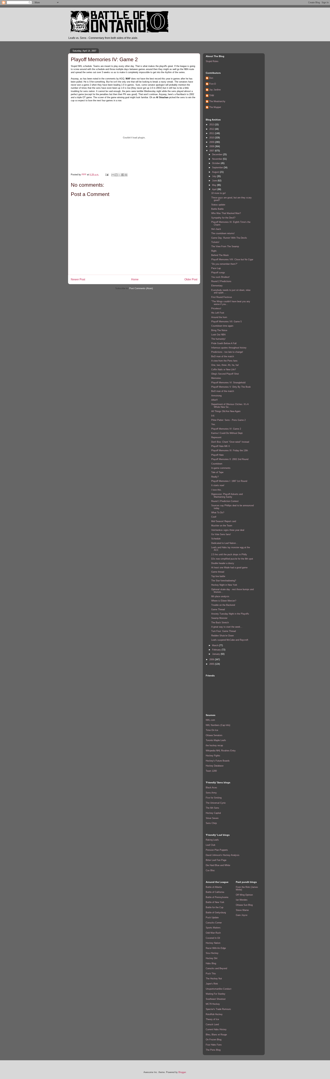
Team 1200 (211, 771)
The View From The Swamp (225, 246)
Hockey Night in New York (224, 585)
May (214, 185)
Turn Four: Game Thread (223, 631)
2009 (212, 142)
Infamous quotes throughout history (228, 347)
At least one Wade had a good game (229, 567)
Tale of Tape (217, 472)
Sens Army (211, 792)
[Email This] (113, 175)
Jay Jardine (215, 89)
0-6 (212, 415)
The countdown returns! (223, 233)
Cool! (213, 517)
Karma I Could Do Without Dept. (227, 433)
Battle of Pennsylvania (217, 897)
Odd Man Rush (213, 933)
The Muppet (215, 107)
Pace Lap (216, 268)
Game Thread (218, 609)
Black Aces (211, 787)
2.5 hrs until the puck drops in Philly (229, 554)
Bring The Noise (219, 330)
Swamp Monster (219, 618)
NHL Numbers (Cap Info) (218, 725)
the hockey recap (214, 745)
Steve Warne (242, 910)
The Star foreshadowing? (223, 580)
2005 (212, 664)
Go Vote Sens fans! (221, 534)
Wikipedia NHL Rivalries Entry (221, 750)
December (217, 154)
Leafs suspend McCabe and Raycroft (229, 640)
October (216, 163)
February (217, 649)
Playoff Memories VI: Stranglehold (228, 382)
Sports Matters (213, 927)
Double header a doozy (222, 563)
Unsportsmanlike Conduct (218, 989)
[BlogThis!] (116, 175)
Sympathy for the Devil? (223, 217)
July (214, 176)
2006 (212, 659)
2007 (212, 150)
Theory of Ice (212, 1019)
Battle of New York (215, 902)
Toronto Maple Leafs (216, 740)
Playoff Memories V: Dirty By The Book (231, 387)
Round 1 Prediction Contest (225, 501)
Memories (216, 378)
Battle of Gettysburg (216, 912)
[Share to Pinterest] (126, 175)
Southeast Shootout (216, 999)
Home (135, 279)
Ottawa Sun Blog (244, 905)
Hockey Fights (213, 755)
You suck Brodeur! (220, 277)
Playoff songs (218, 272)
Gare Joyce (241, 915)
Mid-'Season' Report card (223, 521)
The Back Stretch (220, 622)
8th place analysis (220, 596)
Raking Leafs (212, 840)
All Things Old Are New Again (225, 411)
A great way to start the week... (226, 627)
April (214, 189)
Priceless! (216, 308)
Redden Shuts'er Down (222, 635)
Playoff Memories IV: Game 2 (226, 429)
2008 (212, 146)
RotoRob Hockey (214, 1014)
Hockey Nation (213, 943)
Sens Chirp (211, 823)
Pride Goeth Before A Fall (223, 343)
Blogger (182, 1072)
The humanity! (218, 339)
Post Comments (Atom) (141, 288)
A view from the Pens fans (224, 360)
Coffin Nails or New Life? (223, 369)
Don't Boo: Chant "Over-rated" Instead (230, 442)
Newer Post (78, 279)
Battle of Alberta (214, 887)
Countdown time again (222, 326)
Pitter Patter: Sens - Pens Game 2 (228, 420)
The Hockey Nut (214, 978)
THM (211, 95)
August (216, 172)
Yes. (213, 424)
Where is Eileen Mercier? (223, 600)
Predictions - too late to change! (227, 352)
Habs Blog (211, 963)
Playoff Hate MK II (220, 446)
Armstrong (216, 395)
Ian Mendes (242, 900)
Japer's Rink (212, 983)
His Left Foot (217, 312)
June (215, 180)
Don (211, 78)
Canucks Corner (214, 922)
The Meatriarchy (217, 101)
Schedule (216, 538)
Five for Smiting (214, 797)
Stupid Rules (212, 61)
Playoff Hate (217, 455)
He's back (216, 229)
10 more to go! (218, 193)
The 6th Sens (212, 808)
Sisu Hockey (212, 953)
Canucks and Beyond (216, 968)
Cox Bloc (210, 870)
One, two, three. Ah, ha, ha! (225, 365)
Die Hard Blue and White (218, 865)
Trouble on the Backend (223, 605)
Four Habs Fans (214, 1044)
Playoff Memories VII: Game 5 (226, 321)
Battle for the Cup (214, 907)
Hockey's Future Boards (218, 760)
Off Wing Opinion (244, 895)
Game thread (217, 572)
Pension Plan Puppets (217, 850)
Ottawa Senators (214, 735)
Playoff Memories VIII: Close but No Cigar (232, 259)
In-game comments (220, 468)
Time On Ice (212, 730)
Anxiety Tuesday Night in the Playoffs (230, 613)
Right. (214, 251)
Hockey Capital (213, 813)
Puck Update (212, 917)
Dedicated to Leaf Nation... (224, 543)
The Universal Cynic (216, 803)
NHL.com (210, 720)
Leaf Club (210, 845)
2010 (212, 137)
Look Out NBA (218, 334)
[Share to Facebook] (122, 175)
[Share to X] (119, 175)
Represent (216, 437)
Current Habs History (216, 1029)
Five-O (212, 84)
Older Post (190, 279)
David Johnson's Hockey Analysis (222, 855)
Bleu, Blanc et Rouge (216, 1034)
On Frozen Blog (213, 1039)
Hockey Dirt (211, 958)
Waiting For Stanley (215, 994)
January (216, 654)
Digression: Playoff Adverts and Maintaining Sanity (227, 495)
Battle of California (215, 892)
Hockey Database (214, 765)
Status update (218, 204)
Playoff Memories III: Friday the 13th (229, 450)
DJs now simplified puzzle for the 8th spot (232, 558)
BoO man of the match (222, 356)
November (217, 159)
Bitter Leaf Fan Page (216, 860)
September (218, 167)
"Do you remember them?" (224, 264)
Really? (215, 476)
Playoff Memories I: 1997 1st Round (229, 481)
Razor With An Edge (216, 948)
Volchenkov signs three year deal (227, 530)
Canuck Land (212, 1024)
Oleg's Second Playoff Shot (225, 374)
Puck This (211, 973)
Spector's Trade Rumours (218, 1009)
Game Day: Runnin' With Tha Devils (229, 238)
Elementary (217, 285)
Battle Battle (217, 209)
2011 (212, 133)
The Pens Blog (213, 1050)
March (215, 645)
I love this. (216, 490)
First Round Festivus (221, 297)
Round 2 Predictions (221, 281)
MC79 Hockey (213, 1004)
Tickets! (215, 242)
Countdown (216, 463)
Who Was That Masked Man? (226, 213)
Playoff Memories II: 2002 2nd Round (229, 459)
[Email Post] (106, 174)
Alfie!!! (214, 400)
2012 (212, 129)
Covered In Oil (213, 938)
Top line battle (218, 576)
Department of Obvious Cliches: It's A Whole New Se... (230, 405)
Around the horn (219, 317)
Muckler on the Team (221, 525)
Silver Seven (212, 818)
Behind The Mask (220, 255)
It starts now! (217, 485)
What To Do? (217, 512)
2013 (212, 124)
